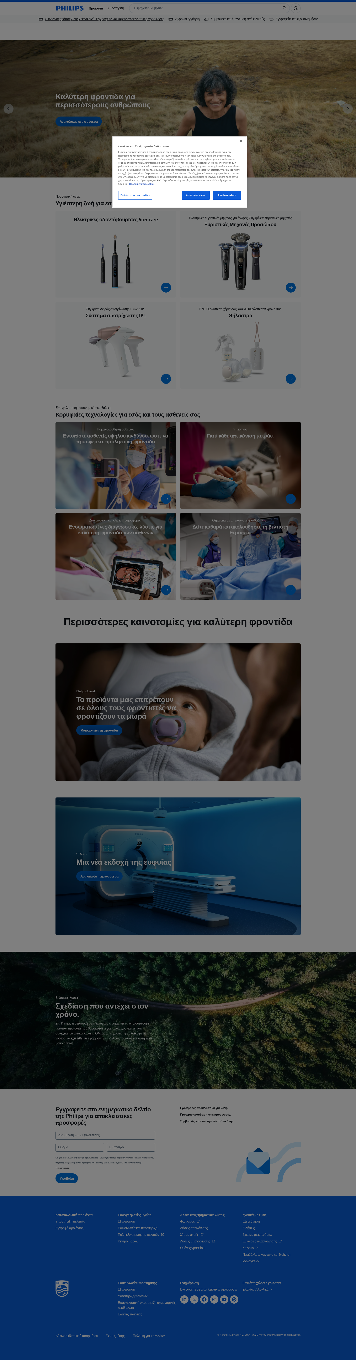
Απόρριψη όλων (195, 195)
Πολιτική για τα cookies (141, 184)
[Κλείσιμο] (241, 141)
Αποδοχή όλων (227, 195)
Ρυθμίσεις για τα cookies (135, 195)
